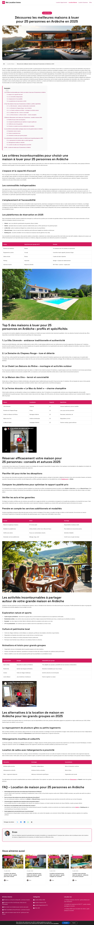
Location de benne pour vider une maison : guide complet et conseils (57, 875)
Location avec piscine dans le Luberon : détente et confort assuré (80, 875)
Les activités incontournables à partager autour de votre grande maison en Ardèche (23, 128)
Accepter (66, 922)
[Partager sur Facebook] (21, 822)
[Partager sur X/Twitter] (17, 822)
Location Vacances (83, 2)
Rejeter (73, 922)
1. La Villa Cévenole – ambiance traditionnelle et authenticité (21, 106)
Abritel (77, 807)
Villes (90, 2)
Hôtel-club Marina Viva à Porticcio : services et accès (17, 909)
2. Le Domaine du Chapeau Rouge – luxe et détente (20, 108)
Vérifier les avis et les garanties (16, 124)
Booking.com (64, 479)
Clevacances (73, 779)
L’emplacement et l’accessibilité (15, 98)
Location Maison (73, 2)
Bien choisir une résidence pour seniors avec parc (16, 907)
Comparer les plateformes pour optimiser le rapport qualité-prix (23, 121)
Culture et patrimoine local (14, 133)
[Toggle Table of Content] (6, 90)
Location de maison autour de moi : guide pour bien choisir (10, 875)
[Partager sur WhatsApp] (28, 822)
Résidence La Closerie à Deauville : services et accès (17, 899)
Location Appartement (61, 2)
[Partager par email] (31, 822)
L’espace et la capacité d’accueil (15, 94)
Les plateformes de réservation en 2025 (17, 101)
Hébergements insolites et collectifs (16, 142)
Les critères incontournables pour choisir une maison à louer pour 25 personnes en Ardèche (25, 92)
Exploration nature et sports (14, 131)
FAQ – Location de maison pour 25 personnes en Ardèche (18, 147)
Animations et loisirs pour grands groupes (18, 135)
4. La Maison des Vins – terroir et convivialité (19, 112)
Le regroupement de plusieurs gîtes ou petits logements (20, 140)
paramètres (56, 923)
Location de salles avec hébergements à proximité (20, 144)
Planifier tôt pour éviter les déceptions (16, 119)
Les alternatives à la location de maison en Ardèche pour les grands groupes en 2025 (24, 138)
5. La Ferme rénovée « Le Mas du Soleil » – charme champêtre (22, 114)
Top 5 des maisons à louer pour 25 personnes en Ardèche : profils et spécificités (23, 103)
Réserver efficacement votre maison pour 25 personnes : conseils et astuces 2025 (23, 117)
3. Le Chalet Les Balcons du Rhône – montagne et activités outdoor (24, 110)
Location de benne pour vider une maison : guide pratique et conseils (34, 875)
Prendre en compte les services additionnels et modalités (21, 126)
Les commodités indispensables (15, 96)
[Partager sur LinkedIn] (24, 822)
